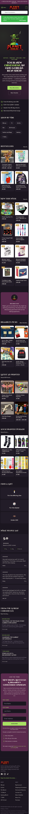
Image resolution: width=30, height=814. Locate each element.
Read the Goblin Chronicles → (8, 778)
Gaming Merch (4, 795)
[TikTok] (8, 774)
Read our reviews (18, 746)
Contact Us (18, 792)
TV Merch (3, 792)
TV (11, 123)
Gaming (18, 132)
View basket (22, 20)
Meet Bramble (14, 93)
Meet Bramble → (24, 322)
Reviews (17, 800)
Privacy (2, 808)
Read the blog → (5, 614)
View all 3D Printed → (6, 377)
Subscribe (14, 723)
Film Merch (3, 790)
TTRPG (4, 137)
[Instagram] (5, 774)
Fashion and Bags (7, 132)
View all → (25, 146)
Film (3, 127)
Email (4, 715)
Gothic (19, 123)
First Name (6, 699)
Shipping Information (21, 787)
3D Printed (12, 127)
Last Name (6, 707)
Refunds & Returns (20, 790)
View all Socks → (5, 432)
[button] (26, 7)
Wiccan (4, 123)
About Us (17, 797)
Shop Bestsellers (14, 88)
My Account (18, 785)
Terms (6, 808)
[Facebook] (2, 774)
